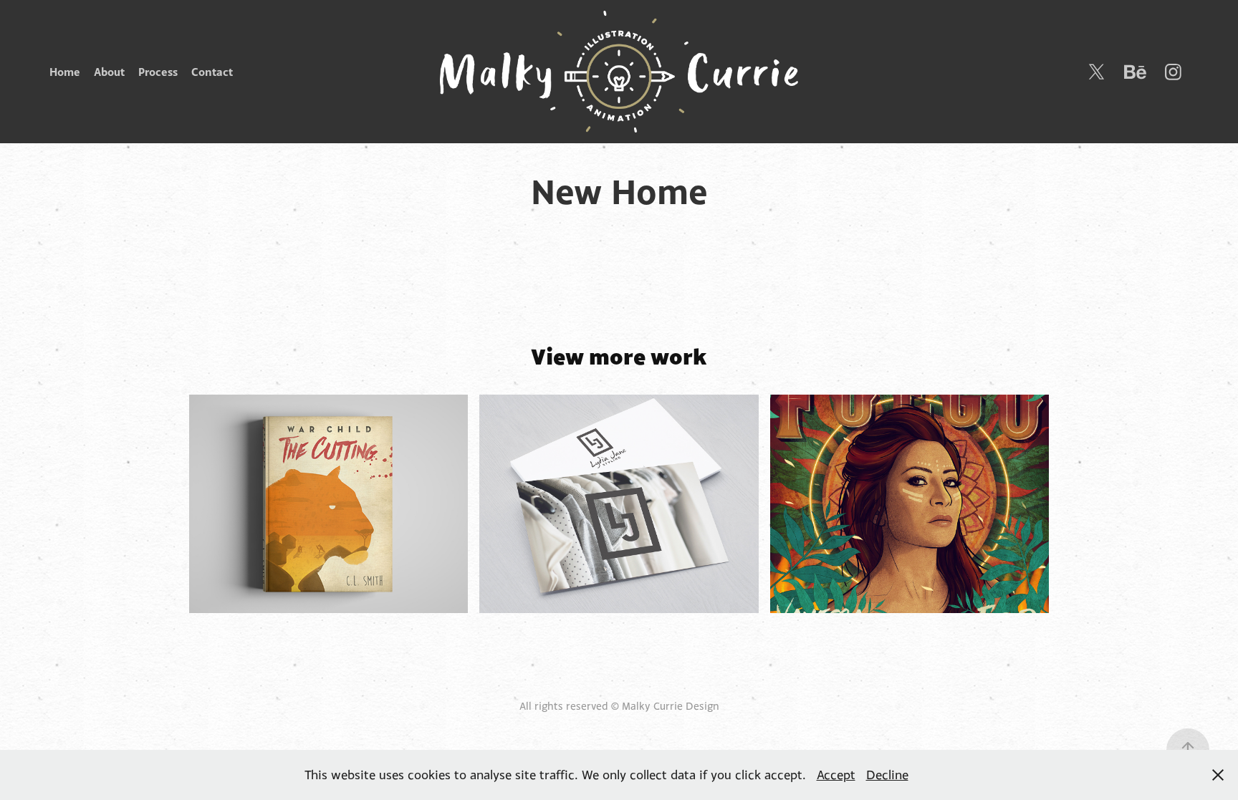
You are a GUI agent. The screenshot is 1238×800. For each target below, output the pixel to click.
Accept (836, 774)
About (109, 71)
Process (158, 71)
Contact (212, 71)
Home (64, 71)
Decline (887, 774)
